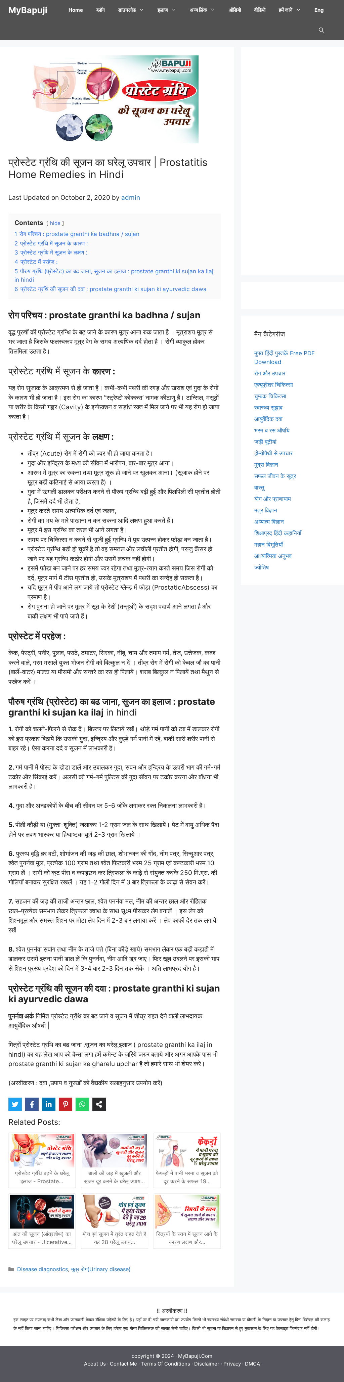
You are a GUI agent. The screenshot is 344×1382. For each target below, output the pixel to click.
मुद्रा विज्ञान (266, 464)
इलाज (163, 10)
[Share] (99, 1104)
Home (76, 10)
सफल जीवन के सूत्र (275, 476)
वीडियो (259, 10)
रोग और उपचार (269, 373)
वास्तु (259, 487)
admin (130, 197)
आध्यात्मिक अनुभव (273, 556)
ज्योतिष (261, 567)
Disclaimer (206, 1364)
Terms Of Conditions (165, 1364)
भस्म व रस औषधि (272, 430)
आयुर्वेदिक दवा (268, 419)
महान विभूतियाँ (268, 544)
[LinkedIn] (48, 1104)
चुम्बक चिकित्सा (270, 396)
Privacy (232, 1364)
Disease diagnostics (42, 1269)
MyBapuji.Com (195, 1356)
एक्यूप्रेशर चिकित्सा (273, 384)
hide (55, 223)
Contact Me (123, 1364)
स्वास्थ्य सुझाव (268, 407)
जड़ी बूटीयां (265, 442)
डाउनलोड (127, 10)
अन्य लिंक (198, 10)
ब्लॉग (100, 10)
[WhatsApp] (82, 1104)
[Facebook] (32, 1104)
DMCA (252, 1364)
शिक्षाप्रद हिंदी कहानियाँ (277, 533)
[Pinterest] (65, 1104)
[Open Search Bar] (321, 30)
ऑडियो (235, 10)
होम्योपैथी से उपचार (273, 453)
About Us (95, 1364)
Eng (319, 10)
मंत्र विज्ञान (265, 510)
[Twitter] (15, 1104)
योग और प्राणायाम (272, 499)
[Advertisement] (292, 161)
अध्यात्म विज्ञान (269, 521)
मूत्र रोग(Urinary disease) (101, 1269)
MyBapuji (27, 10)
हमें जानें (286, 10)
